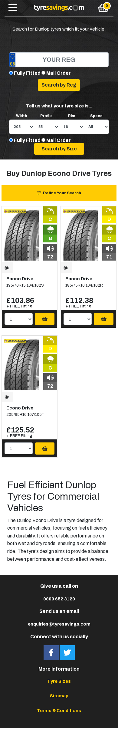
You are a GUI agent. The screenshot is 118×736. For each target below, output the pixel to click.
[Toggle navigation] (13, 7)
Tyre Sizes (59, 681)
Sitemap (59, 695)
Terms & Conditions (59, 710)
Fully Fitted (27, 73)
